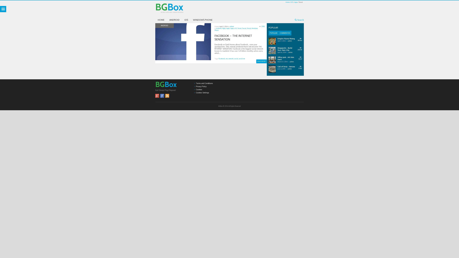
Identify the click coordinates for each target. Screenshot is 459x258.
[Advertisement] (260, 8)
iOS (292, 2)
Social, (240, 28)
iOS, (235, 28)
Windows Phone (203, 20)
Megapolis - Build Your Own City (285, 49)
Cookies (199, 90)
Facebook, (222, 59)
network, (231, 59)
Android (174, 20)
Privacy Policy (201, 86)
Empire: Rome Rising (286, 39)
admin (232, 26)
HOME (161, 20)
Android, (219, 28)
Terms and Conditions (204, 83)
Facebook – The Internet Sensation (233, 37)
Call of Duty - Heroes (286, 67)
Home (287, 2)
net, (227, 59)
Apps (296, 2)
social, (236, 59)
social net (242, 59)
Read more (261, 61)
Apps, (224, 28)
